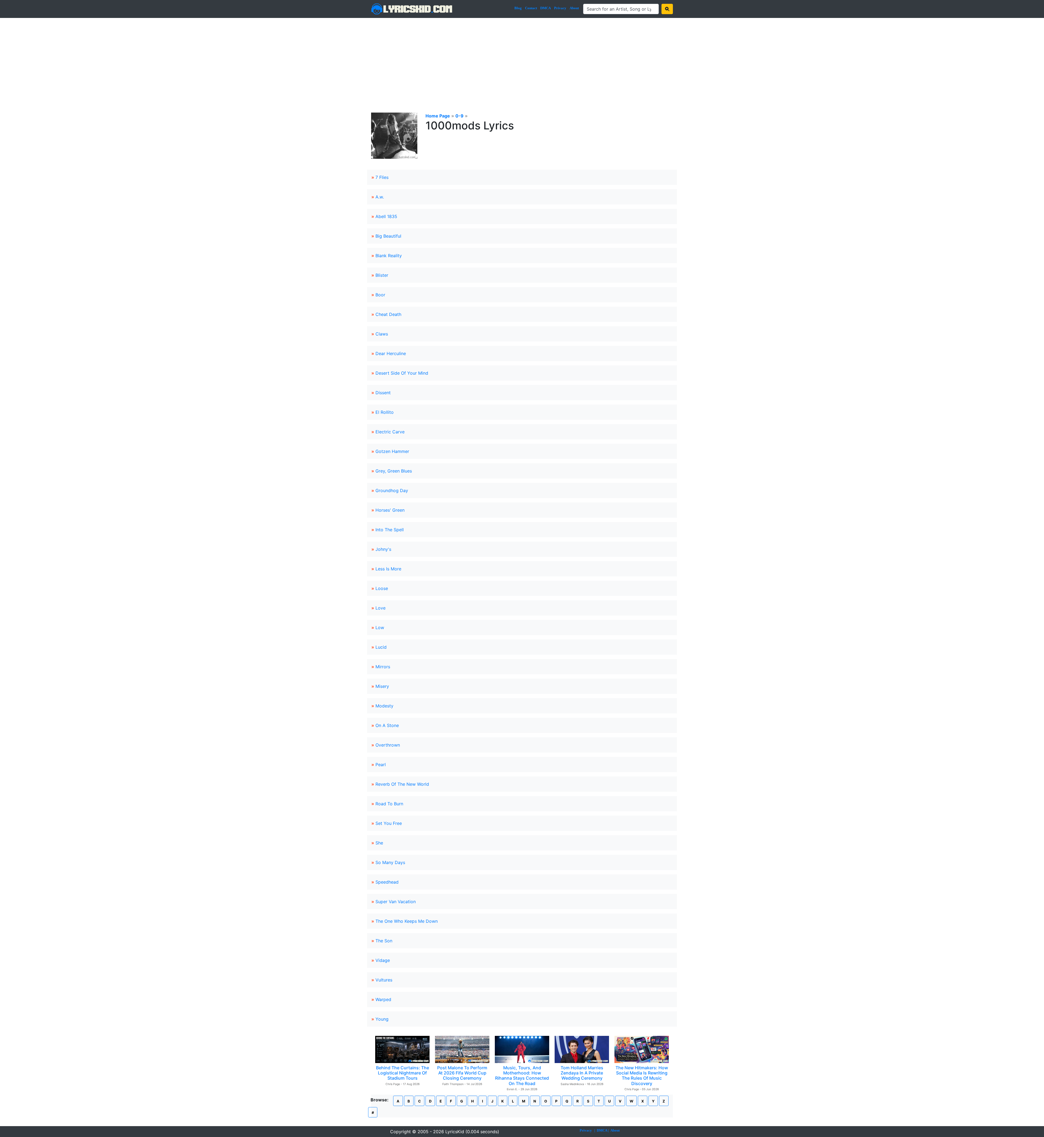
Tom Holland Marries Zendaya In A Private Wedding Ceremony (582, 1073)
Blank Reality (388, 255)
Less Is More (388, 568)
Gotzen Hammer (392, 451)
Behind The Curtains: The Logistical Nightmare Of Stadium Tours (402, 1073)
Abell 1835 (386, 216)
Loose (381, 588)
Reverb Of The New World (402, 784)
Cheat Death (388, 314)
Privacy (560, 8)
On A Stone (387, 725)
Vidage (382, 960)
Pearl (380, 764)
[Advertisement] (522, 59)
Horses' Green (390, 510)
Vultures (383, 980)
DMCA (545, 8)
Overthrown (387, 745)
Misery (382, 686)
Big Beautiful (388, 236)
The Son (383, 940)
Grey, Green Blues (393, 471)
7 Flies (382, 177)
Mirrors (382, 666)
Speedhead (387, 882)
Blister (381, 275)
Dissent (383, 392)
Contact (531, 8)
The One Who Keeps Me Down (406, 921)
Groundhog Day (391, 490)
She (379, 843)
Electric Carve (390, 431)
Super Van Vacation (395, 901)
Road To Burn (389, 803)
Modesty (384, 706)
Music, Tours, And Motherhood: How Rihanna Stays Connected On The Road (522, 1075)
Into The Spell (389, 529)
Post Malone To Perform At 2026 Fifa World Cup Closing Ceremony (462, 1073)
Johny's (383, 549)
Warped (383, 999)
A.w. (379, 197)
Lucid (381, 647)
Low (379, 627)
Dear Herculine (390, 353)
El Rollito (384, 412)
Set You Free (388, 823)
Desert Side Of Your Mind (401, 373)
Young (382, 1019)
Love (380, 608)
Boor (380, 294)
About (574, 8)
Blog (518, 8)
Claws (381, 334)
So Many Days (390, 862)
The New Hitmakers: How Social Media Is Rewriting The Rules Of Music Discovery (642, 1075)
